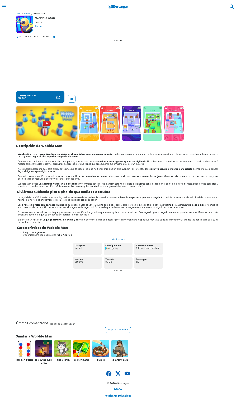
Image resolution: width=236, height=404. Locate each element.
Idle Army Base (120, 360)
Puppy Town (63, 360)
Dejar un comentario (118, 330)
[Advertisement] (118, 65)
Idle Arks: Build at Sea (43, 362)
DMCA (118, 389)
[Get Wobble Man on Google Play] (111, 249)
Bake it (101, 360)
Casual (27, 14)
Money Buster (81, 360)
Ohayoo (38, 26)
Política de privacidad (118, 395)
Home (18, 14)
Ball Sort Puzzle (24, 360)
